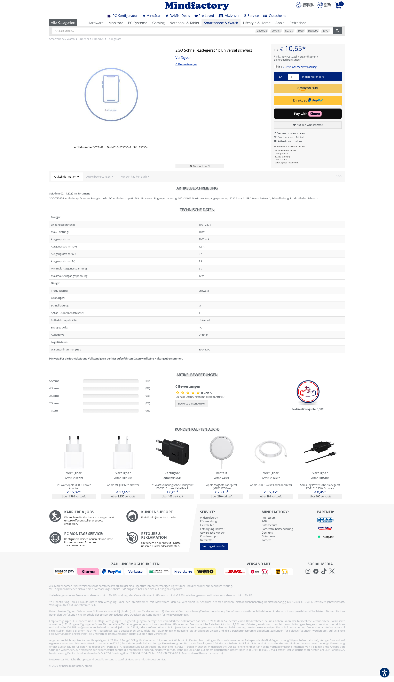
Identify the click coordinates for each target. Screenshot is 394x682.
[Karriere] (84, 518)
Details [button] (74, 462)
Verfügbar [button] (183, 57)
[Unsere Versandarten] (258, 571)
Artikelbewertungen (98, 176)
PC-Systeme (137, 22)
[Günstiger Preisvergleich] (325, 528)
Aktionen (231, 15)
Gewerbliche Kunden (212, 532)
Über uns (267, 532)
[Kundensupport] (305, 4)
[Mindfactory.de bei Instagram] (308, 571)
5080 (301, 30)
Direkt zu (300, 100)
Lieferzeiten (207, 525)
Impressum (269, 517)
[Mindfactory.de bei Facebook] (316, 571)
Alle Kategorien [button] (63, 22)
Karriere (266, 540)
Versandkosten (307, 56)
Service (253, 15)
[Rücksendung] (161, 541)
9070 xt (276, 30)
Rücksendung (208, 521)
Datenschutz (269, 525)
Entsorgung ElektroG (212, 529)
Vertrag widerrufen (214, 546)
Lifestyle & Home (257, 22)
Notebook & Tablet (184, 22)
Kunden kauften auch (134, 176)
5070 (325, 30)
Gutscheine (277, 15)
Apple (280, 22)
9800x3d (262, 30)
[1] (308, 88)
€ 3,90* (300, 67)
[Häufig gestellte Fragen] (161, 516)
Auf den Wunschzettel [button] (309, 125)
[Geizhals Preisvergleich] (325, 519)
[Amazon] (65, 571)
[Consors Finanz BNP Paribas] (159, 571)
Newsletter (206, 540)
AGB (264, 521)
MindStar (153, 15)
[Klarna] (88, 571)
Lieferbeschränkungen (287, 59)
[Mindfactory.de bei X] (332, 571)
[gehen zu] (49, 363)
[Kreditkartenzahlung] (183, 571)
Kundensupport (210, 536)
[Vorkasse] (135, 571)
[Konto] (324, 5)
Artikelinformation (65, 176)
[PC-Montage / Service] (84, 540)
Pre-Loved (206, 15)
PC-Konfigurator (125, 15)
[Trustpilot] (325, 536)
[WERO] (205, 571)
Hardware (96, 22)
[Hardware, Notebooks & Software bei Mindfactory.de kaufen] (197, 6)
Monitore (116, 22)
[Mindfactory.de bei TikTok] (324, 571)
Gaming (158, 22)
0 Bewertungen (186, 64)
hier (162, 659)
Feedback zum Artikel (290, 137)
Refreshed (298, 22)
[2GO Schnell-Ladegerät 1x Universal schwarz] (188, 392)
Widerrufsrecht (209, 517)
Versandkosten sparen (291, 133)
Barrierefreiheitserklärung (277, 529)
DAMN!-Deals (179, 15)
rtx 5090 (313, 30)
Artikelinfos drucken (289, 141)
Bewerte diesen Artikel (191, 403)
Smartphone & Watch (221, 22)
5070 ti (289, 30)
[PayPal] (112, 571)
